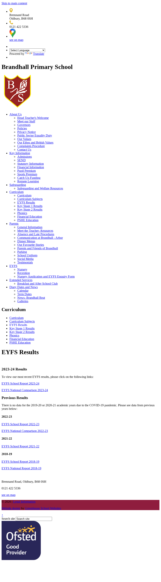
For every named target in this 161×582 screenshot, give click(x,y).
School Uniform (27, 255)
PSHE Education (27, 220)
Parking (22, 251)
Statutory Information (30, 163)
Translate (38, 53)
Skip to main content (14, 3)
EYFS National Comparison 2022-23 (25, 431)
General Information (29, 227)
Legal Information (24, 501)
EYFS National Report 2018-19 (21, 468)
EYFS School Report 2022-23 (20, 424)
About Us (15, 114)
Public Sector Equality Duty (34, 135)
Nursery (22, 269)
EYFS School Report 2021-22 (20, 446)
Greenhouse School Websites (43, 508)
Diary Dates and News (23, 287)
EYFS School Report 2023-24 (20, 383)
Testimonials (25, 262)
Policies (22, 128)
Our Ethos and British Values (35, 142)
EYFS (13, 266)
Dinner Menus (26, 241)
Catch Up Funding (28, 177)
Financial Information (30, 167)
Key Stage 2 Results (29, 209)
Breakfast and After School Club (37, 283)
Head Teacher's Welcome (33, 117)
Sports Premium (27, 174)
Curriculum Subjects (30, 199)
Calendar (22, 290)
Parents (13, 223)
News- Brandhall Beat (31, 297)
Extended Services (20, 280)
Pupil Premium (26, 170)
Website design (11, 508)
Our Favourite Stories (30, 244)
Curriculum (16, 192)
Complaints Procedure (31, 146)
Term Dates (24, 294)
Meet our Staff (26, 121)
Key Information (19, 153)
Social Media (25, 259)
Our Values (24, 139)
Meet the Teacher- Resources (35, 230)
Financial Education (29, 216)
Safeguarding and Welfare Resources (40, 188)
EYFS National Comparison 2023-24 (25, 390)
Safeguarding (17, 184)
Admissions (24, 156)
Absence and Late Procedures (35, 234)
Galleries (22, 301)
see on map (16, 40)
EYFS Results (26, 202)
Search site (8, 518)
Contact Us (24, 149)
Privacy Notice (26, 132)
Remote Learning (28, 181)
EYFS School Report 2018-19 (20, 461)
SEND (21, 160)
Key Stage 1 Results (29, 206)
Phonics (22, 213)
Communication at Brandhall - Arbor (40, 237)
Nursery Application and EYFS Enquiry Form (46, 276)
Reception (23, 273)
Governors (23, 125)
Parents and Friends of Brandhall (37, 248)
